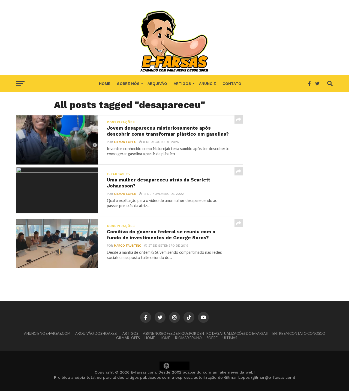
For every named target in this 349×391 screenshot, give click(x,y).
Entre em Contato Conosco (298, 333)
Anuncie (207, 83)
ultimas (229, 338)
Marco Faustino (128, 245)
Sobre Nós (128, 83)
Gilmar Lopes (125, 142)
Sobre (212, 338)
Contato (231, 83)
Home (104, 83)
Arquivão (157, 83)
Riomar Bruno (188, 338)
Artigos (182, 83)
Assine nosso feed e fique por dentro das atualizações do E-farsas (205, 333)
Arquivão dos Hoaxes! (96, 333)
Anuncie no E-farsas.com (47, 333)
